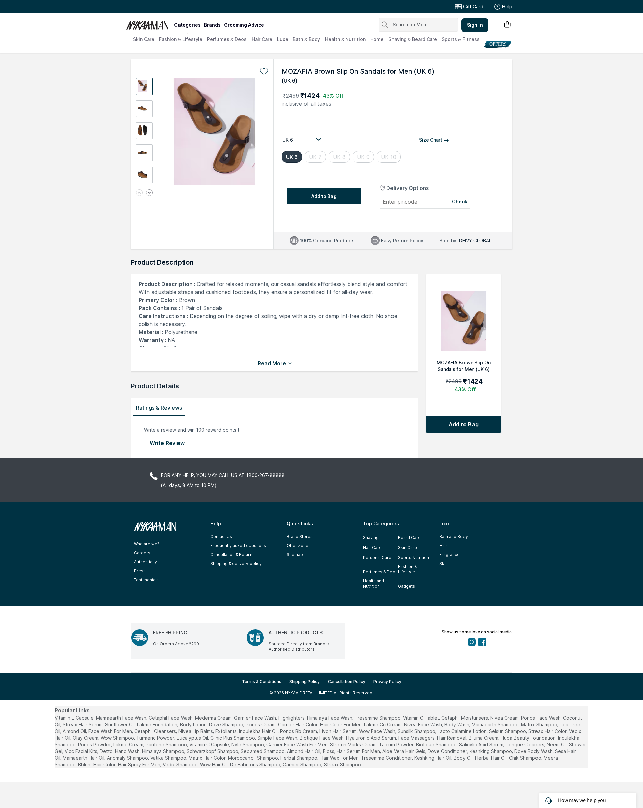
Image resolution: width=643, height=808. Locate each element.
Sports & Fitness (460, 39)
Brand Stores (300, 536)
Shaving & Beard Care (412, 39)
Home (377, 39)
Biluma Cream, (484, 738)
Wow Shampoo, (118, 738)
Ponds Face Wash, (541, 718)
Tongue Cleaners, (525, 744)
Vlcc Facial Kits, (81, 751)
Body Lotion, (194, 724)
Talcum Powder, (397, 744)
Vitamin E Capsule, (75, 718)
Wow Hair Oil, (214, 764)
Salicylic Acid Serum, (481, 744)
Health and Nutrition (373, 583)
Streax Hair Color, (548, 731)
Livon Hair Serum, (338, 731)
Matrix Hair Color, (208, 758)
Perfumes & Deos (227, 39)
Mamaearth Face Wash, (121, 718)
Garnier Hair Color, (298, 724)
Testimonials (146, 579)
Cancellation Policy (346, 681)
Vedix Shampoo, (181, 764)
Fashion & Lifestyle (180, 39)
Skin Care (143, 39)
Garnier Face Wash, (255, 718)
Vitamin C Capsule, (209, 744)
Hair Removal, (452, 738)
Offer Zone (297, 545)
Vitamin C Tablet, (421, 718)
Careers (142, 552)
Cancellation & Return (231, 554)
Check (460, 201)
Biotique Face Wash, (322, 738)
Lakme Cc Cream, (383, 724)
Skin (443, 563)
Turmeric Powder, (155, 738)
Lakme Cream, (128, 744)
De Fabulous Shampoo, (255, 764)
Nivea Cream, (505, 718)
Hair (443, 545)
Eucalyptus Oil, (193, 738)
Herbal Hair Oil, (491, 758)
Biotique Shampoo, (437, 744)
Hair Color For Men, (341, 724)
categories (187, 25)
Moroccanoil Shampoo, (253, 758)
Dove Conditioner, (448, 751)
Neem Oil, (557, 744)
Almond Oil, (75, 731)
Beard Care (409, 537)
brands (212, 25)
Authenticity (145, 561)
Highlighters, (292, 718)
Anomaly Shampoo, (128, 758)
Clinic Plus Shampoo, (233, 738)
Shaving (371, 537)
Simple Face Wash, (277, 738)
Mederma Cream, (214, 718)
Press (140, 570)
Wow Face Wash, (377, 731)
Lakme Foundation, (157, 724)
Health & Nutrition (345, 39)
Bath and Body (453, 536)
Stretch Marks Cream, (354, 744)
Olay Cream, (86, 738)
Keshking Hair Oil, (433, 758)
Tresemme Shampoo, (378, 718)
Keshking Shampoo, (491, 751)
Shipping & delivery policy (236, 563)
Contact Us (221, 536)
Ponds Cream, (261, 724)
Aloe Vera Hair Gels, (404, 751)
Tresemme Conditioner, (387, 758)
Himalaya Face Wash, (330, 718)
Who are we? (146, 543)
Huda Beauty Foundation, (529, 738)
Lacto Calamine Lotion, (463, 731)
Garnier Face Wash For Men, (297, 744)
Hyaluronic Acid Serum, (371, 738)
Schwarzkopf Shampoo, (213, 751)
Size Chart (430, 140)
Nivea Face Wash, (423, 724)
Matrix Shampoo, (539, 724)
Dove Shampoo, (226, 724)
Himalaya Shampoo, (163, 751)
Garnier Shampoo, (303, 764)
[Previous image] (139, 193)
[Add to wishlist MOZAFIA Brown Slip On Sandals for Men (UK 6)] (264, 71)
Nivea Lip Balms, (196, 731)
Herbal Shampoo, (299, 758)
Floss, (329, 751)
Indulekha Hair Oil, (259, 731)
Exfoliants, (226, 731)
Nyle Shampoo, (248, 744)
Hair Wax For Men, (340, 758)
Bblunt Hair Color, (97, 764)
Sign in (475, 25)
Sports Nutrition (413, 557)
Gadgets (406, 586)
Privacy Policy (387, 681)
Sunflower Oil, (120, 724)
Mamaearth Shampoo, (496, 724)
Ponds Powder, (95, 744)
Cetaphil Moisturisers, (465, 718)
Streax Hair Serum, (83, 724)
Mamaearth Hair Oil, (84, 758)
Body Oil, (464, 758)
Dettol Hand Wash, (120, 751)
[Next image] (149, 193)
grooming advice (244, 25)
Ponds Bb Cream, (299, 731)
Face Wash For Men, (110, 731)
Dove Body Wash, (534, 751)
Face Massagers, (417, 738)
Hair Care (262, 39)
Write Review (167, 443)
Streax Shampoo (342, 764)
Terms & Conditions (261, 681)
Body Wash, (457, 724)
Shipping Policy (304, 681)
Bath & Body (306, 39)
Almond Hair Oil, (304, 751)
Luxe (282, 39)
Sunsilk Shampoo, (417, 731)
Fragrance (449, 554)
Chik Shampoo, (525, 758)
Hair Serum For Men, (359, 751)
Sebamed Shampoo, (263, 751)
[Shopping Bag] (507, 24)
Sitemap (295, 554)
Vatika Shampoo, (168, 758)
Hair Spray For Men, (139, 764)
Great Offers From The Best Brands (175, 7)
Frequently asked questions (238, 545)
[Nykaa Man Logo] (149, 23)
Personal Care (377, 557)
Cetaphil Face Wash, (171, 718)
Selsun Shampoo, (508, 731)
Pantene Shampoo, (167, 744)
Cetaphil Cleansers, (155, 731)
